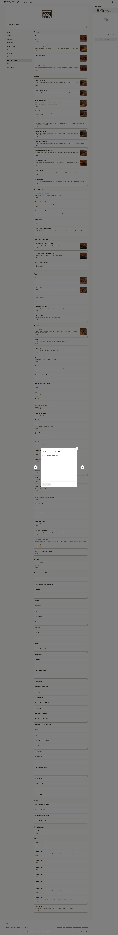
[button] (35, 468)
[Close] (77, 448)
